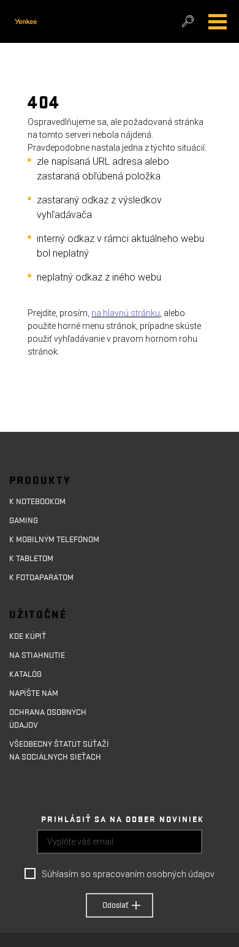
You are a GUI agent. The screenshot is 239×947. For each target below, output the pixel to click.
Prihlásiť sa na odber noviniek (122, 819)
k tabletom (31, 558)
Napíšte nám (33, 693)
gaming (23, 520)
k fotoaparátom (41, 577)
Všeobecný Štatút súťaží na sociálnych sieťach (59, 751)
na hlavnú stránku (125, 313)
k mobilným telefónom (54, 539)
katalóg (25, 674)
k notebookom (37, 501)
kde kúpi (25, 636)
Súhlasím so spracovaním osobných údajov (128, 874)
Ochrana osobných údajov (47, 719)
